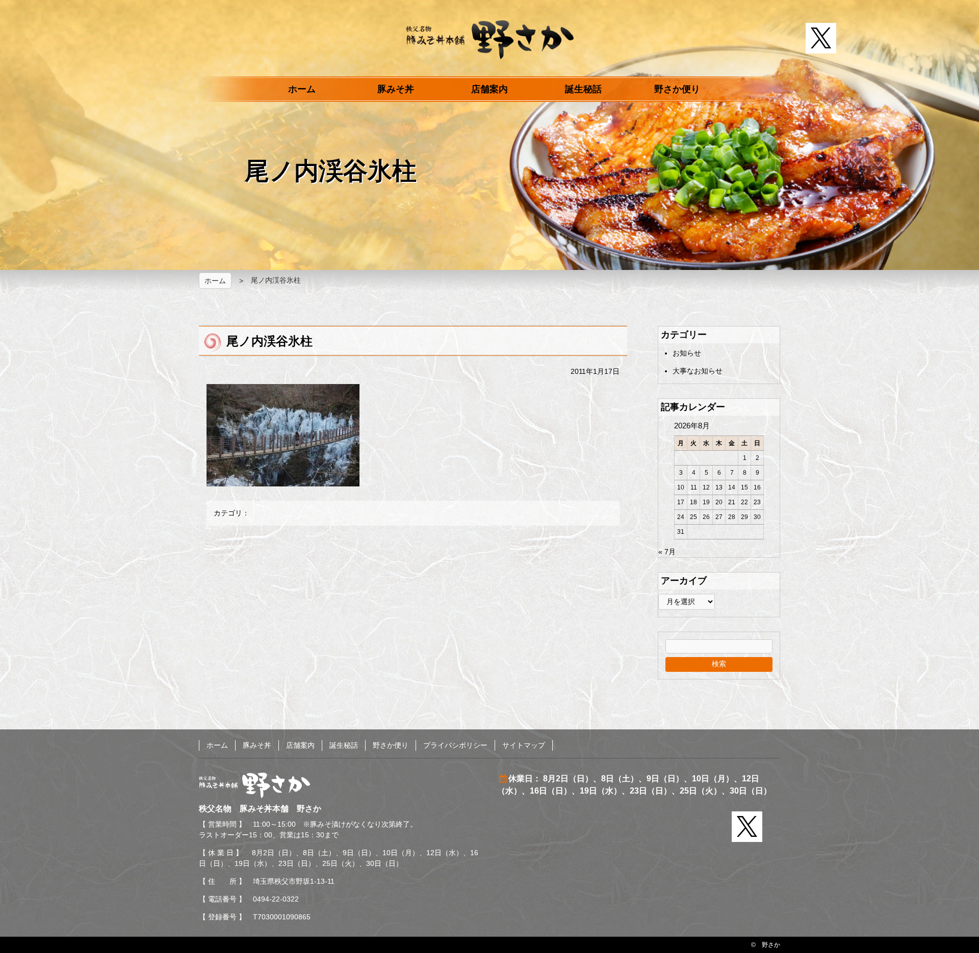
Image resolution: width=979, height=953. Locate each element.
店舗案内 (489, 89)
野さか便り (677, 89)
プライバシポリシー (455, 745)
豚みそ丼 (395, 89)
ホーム (302, 89)
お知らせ (687, 353)
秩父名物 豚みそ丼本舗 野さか (490, 39)
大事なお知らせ (698, 371)
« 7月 (667, 552)
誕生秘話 (583, 89)
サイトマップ (523, 745)
